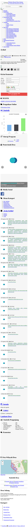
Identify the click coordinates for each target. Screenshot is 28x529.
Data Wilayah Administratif (12, 28)
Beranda (5, 10)
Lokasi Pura (9, 44)
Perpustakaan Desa (7, 206)
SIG (4, 41)
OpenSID (25, 473)
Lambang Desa (6, 416)
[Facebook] (2, 69)
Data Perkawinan (10, 37)
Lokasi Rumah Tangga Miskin (13, 45)
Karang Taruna (9, 24)
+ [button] (2, 462)
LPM (7, 23)
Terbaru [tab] (5, 213)
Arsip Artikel (8, 211)
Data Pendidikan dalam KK (12, 30)
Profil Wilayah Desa (10, 14)
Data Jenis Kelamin (10, 33)
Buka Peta (3, 474)
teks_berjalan (6, 201)
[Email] (8, 69)
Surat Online (6, 46)
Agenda (5, 404)
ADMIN (3, 101)
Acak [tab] (4, 216)
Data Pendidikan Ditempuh (12, 31)
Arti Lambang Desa (10, 15)
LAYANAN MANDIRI (10, 101)
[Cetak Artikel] (15, 69)
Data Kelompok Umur (11, 36)
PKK (7, 26)
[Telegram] (11, 69)
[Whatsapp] (18, 69)
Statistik (6, 110)
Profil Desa (6, 12)
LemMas (5, 22)
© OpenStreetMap (20, 473)
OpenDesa (4, 525)
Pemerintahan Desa (7, 17)
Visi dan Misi (9, 18)
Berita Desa (8, 57)
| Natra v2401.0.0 (21, 525)
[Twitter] (5, 69)
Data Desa (5, 27)
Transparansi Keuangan (8, 40)
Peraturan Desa (6, 205)
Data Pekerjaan (9, 32)
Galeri (5, 410)
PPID (4, 39)
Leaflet (15, 473)
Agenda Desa (6, 204)
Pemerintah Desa (10, 19)
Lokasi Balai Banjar (10, 42)
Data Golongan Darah (11, 35)
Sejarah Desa (9, 13)
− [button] (2, 464)
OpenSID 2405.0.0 (12, 525)
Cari (21, 6)
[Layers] (25, 462)
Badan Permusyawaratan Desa (13, 21)
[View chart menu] (26, 114)
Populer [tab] (5, 215)
